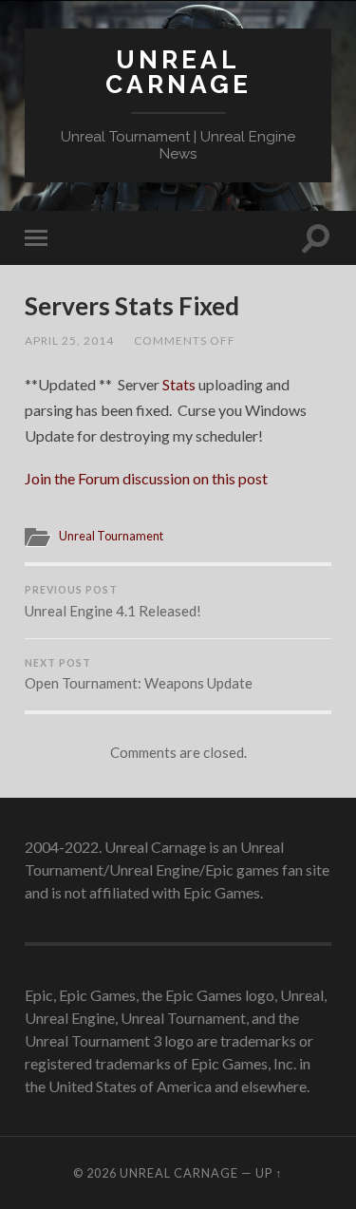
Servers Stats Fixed (132, 306)
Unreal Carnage (178, 72)
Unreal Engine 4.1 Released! (113, 601)
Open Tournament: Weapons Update (139, 674)
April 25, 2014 (69, 340)
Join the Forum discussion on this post (146, 478)
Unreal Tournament (111, 535)
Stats (179, 384)
